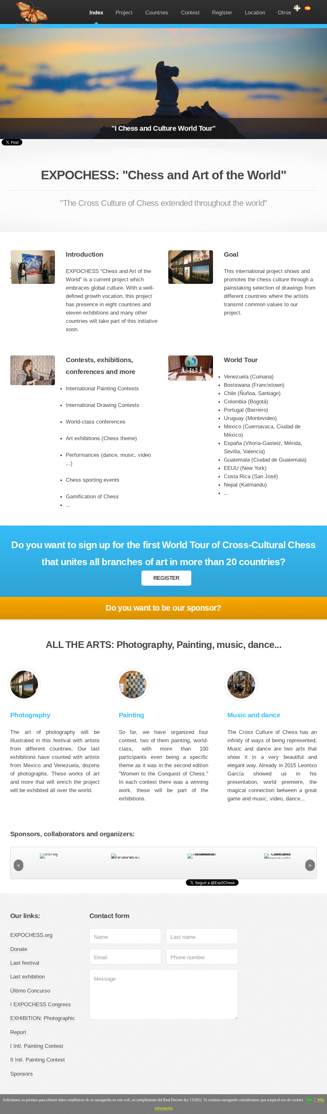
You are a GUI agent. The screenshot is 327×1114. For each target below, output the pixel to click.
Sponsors (21, 1074)
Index (96, 12)
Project (124, 12)
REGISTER (166, 578)
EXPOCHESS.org (31, 935)
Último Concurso (30, 990)
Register (222, 12)
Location (255, 12)
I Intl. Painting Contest (36, 1046)
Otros (284, 12)
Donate (18, 949)
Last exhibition (27, 976)
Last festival (24, 963)
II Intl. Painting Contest (37, 1059)
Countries (156, 12)
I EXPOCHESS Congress (40, 1004)
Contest (190, 12)
